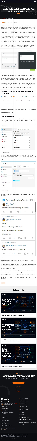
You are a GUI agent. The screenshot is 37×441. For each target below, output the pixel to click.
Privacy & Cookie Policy (24, 436)
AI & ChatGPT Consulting (24, 409)
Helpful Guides (22, 414)
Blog (4, 18)
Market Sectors (22, 411)
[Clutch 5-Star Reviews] (21, 422)
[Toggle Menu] (35, 1)
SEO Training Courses (23, 406)
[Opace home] (5, 399)
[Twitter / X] (22, 419)
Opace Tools (22, 412)
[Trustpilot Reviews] (21, 424)
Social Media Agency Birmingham (6, 425)
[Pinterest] (29, 419)
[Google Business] (27, 419)
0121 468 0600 (4, 406)
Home (2, 18)
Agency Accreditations (4, 438)
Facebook (14, 277)
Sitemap (15, 438)
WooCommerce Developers (24, 401)
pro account (25, 264)
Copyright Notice (11, 438)
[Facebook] (20, 419)
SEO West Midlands (4, 418)
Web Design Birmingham (5, 420)
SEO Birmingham (4, 417)
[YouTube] (24, 419)
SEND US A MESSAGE (18, 382)
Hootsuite (13, 31)
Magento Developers (23, 403)
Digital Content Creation (24, 404)
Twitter (17, 277)
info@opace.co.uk (5, 408)
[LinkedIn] (25, 419)
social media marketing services (19, 274)
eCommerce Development (24, 398)
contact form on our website (31, 277)
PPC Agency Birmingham (5, 423)
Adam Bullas (4, 22)
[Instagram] (31, 419)
